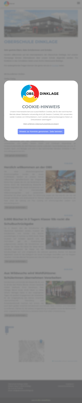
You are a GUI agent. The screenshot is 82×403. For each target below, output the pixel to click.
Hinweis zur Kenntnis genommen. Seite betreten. (41, 131)
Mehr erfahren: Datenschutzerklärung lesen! (41, 124)
